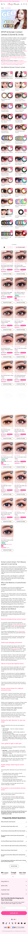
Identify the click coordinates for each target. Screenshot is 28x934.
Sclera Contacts (14, 61)
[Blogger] (22, 923)
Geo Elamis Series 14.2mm (7, 78)
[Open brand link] (4, 873)
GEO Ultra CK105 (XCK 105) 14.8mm (6, 121)
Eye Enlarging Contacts (17, 64)
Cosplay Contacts (5, 57)
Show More (14, 866)
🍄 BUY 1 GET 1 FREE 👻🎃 (15, 1)
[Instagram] (3, 923)
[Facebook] (9, 923)
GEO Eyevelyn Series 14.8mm (5, 100)
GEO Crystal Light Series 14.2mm (20, 206)
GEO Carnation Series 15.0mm (19, 227)
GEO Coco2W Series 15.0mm (19, 89)
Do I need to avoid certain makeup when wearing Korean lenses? (13, 855)
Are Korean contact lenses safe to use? (9, 826)
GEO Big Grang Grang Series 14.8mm (6, 195)
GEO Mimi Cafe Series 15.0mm (20, 132)
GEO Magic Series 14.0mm (7, 152)
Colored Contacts (13, 56)
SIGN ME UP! (14, 913)
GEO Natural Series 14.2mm (5, 185)
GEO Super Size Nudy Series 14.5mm (5, 163)
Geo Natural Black (21, 631)
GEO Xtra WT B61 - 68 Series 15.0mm (6, 238)
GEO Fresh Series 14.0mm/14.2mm (5, 174)
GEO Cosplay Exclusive (20, 237)
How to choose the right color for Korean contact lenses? (13, 845)
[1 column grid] (10, 247)
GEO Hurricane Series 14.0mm (5, 142)
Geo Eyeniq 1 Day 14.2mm (21, 78)
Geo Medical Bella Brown (18, 625)
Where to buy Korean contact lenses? (9, 850)
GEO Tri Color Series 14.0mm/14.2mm (19, 110)
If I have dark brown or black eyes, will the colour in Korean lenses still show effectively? (13, 861)
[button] (1, 4)
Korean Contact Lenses (14, 63)
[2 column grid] (4, 247)
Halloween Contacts (5, 59)
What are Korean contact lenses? (8, 821)
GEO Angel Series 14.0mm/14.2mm (19, 121)
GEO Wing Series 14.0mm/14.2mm (5, 132)
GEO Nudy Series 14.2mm (20, 152)
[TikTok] (6, 923)
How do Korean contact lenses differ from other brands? (13, 830)
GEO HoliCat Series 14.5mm (5, 89)
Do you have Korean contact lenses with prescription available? (12, 836)
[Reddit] (25, 923)
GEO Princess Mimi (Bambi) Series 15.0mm (20, 100)
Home (2, 8)
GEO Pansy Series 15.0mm (7, 226)
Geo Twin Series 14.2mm (20, 184)
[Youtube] (19, 923)
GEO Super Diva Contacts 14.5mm (20, 216)
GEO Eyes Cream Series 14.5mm (6, 216)
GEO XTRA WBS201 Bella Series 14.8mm (20, 174)
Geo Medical (8, 8)
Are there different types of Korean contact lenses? (12, 841)
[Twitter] (12, 923)
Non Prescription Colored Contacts (17, 57)
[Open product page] (21, 283)
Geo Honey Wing (15, 648)
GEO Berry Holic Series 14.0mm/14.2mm (20, 142)
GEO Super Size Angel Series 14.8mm (20, 163)
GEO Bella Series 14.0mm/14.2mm (5, 110)
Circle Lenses (21, 56)
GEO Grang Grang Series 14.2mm (20, 195)
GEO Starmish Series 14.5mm (5, 206)
